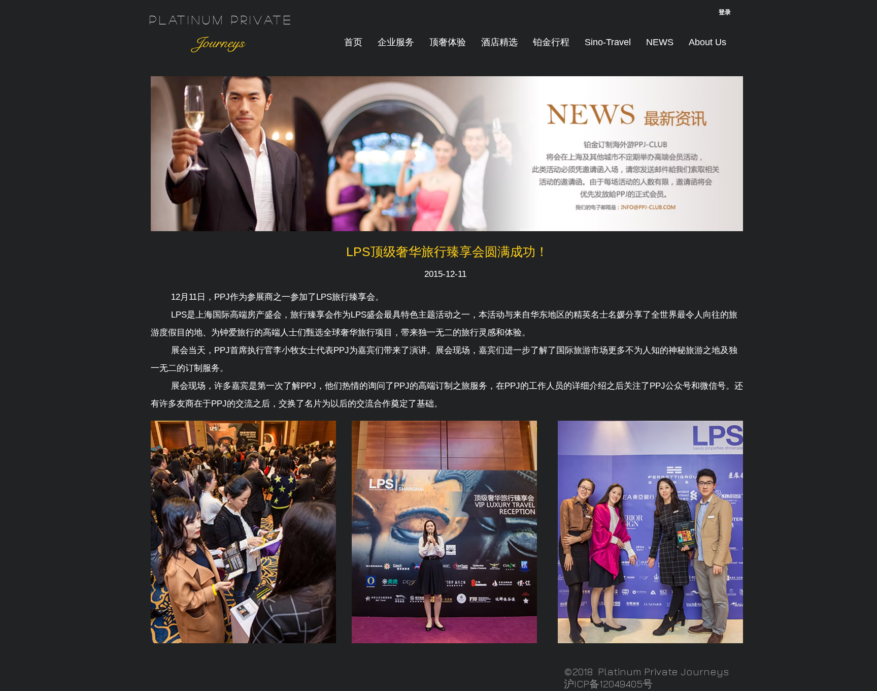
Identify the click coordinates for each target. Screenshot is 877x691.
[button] (448, 42)
